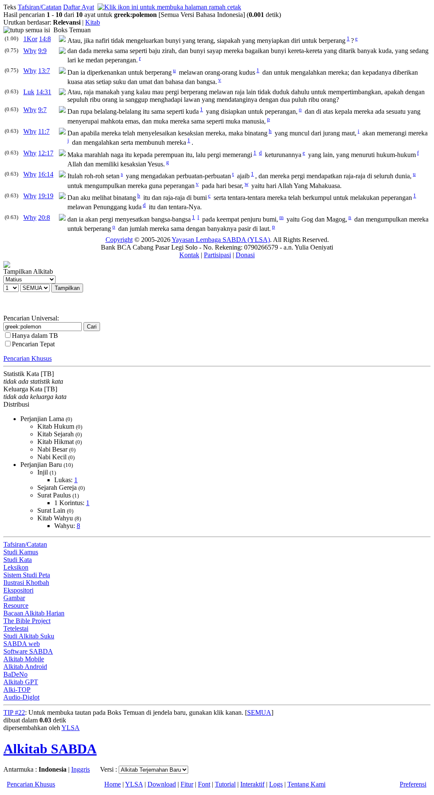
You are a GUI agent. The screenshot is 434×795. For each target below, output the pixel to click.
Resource (15, 605)
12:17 (45, 153)
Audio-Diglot (21, 697)
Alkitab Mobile (23, 659)
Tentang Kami (306, 784)
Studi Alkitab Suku (28, 636)
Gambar (14, 597)
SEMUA (259, 712)
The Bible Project (26, 620)
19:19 (45, 195)
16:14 (45, 174)
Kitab (92, 22)
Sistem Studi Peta (26, 575)
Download (161, 784)
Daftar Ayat (78, 7)
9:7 (42, 109)
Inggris (80, 769)
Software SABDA (28, 651)
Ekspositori (18, 590)
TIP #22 (14, 712)
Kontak (189, 254)
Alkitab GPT (20, 681)
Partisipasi (217, 254)
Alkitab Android (25, 666)
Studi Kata (17, 559)
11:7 (44, 131)
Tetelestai (15, 628)
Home (112, 784)
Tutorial (225, 784)
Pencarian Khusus (27, 358)
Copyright (119, 239)
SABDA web (21, 643)
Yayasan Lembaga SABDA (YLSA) (221, 239)
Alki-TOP (17, 689)
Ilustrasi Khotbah (26, 582)
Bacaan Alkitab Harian (33, 613)
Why (29, 50)
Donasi (245, 254)
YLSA (70, 727)
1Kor (30, 38)
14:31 (43, 92)
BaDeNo (15, 674)
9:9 (42, 50)
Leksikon (15, 567)
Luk (28, 92)
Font (204, 784)
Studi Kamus (20, 552)
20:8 (44, 217)
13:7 (44, 70)
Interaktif (252, 784)
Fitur (187, 784)
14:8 (45, 38)
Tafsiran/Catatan (39, 7)
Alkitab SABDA (50, 748)
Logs (276, 784)
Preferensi (413, 784)
